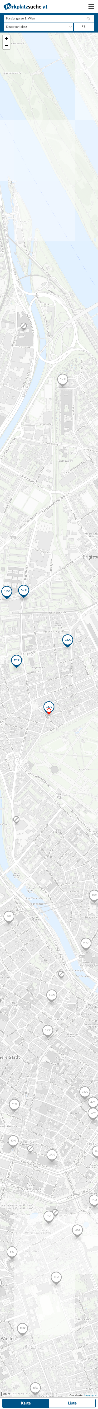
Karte (26, 1403)
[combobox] (49, 19)
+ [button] (6, 39)
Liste (72, 1403)
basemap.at (90, 1395)
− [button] (6, 46)
